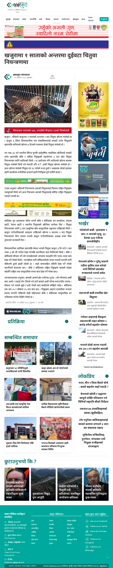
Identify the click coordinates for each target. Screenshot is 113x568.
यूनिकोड (33, 566)
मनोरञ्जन (66, 19)
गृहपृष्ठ (8, 19)
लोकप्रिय (86, 376)
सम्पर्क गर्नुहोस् (26, 566)
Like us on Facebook (98, 521)
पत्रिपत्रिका (70, 532)
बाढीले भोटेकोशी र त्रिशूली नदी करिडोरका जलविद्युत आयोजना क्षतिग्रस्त (69, 491)
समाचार (16, 19)
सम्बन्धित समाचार (21, 337)
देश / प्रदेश (70, 528)
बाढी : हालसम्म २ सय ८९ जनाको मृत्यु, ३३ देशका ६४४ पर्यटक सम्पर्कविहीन (93, 235)
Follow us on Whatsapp (93, 549)
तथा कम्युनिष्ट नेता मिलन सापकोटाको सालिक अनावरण (18, 407)
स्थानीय (51, 524)
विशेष (33, 536)
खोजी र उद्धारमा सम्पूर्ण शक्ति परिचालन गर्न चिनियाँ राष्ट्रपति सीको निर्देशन (93, 397)
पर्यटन (51, 520)
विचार (48, 19)
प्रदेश (24, 19)
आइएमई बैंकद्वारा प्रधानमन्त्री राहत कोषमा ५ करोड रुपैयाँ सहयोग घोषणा (93, 320)
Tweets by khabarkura (93, 367)
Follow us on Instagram (93, 541)
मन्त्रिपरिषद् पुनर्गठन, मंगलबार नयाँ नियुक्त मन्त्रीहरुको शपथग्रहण (93, 440)
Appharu (103, 566)
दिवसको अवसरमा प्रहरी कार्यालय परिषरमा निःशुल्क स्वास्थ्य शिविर (54, 446)
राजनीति (33, 19)
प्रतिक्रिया (16, 321)
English (104, 19)
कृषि (68, 536)
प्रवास (33, 543)
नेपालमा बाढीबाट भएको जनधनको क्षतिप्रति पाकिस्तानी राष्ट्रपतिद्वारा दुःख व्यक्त (16, 490)
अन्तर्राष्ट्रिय (34, 528)
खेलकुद (76, 19)
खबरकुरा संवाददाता (21, 74)
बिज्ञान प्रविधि (71, 520)
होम (32, 520)
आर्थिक (33, 532)
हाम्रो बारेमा (18, 566)
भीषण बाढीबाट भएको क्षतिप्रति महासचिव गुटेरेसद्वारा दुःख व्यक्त (96, 491)
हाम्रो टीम (11, 566)
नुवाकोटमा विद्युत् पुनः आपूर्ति (41, 495)
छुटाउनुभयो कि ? (20, 461)
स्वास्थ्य (51, 532)
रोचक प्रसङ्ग (53, 539)
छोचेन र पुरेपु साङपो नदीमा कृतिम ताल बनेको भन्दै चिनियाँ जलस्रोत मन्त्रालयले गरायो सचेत (93, 267)
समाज (56, 19)
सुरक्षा (51, 543)
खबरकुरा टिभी (72, 539)
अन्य (83, 19)
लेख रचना (34, 539)
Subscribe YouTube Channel (96, 533)
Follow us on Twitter (99, 526)
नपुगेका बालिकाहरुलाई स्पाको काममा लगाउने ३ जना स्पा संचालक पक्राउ (93, 423)
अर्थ (40, 19)
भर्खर (83, 223)
